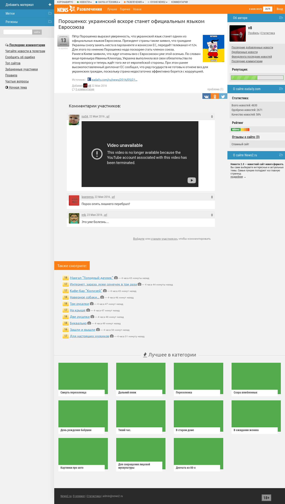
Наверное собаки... (85, 297)
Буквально (78, 323)
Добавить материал (20, 5)
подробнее (237, 176)
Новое (137, 9)
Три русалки (79, 303)
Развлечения (134, 2)
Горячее (125, 9)
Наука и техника (108, 2)
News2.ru (66, 496)
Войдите (139, 238)
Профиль (253, 33)
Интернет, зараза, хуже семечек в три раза (103, 284)
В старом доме (185, 430)
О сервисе (79, 496)
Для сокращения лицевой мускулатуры (134, 466)
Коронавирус (65, 2)
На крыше (78, 310)
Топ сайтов (12, 63)
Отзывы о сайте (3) (246, 137)
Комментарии (179, 2)
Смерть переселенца (73, 392)
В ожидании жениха (246, 430)
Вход (280, 9)
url (107, 116)
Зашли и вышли (82, 329)
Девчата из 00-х (185, 467)
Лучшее (112, 9)
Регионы (12, 22)
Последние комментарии (247, 61)
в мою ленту (255, 9)
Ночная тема (17, 87)
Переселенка (184, 392)
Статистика (268, 33)
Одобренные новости (245, 52)
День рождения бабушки (76, 430)
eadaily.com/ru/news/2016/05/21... (114, 79)
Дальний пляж (127, 392)
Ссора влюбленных (245, 392)
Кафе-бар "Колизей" (86, 290)
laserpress (87, 197)
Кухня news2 (157, 2)
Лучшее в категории (171, 354)
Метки (10, 13)
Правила (11, 75)
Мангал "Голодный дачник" (91, 277)
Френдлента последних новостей (252, 56)
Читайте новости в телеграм (25, 51)
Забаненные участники (21, 69)
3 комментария (85, 89)
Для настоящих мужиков (89, 336)
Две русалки (80, 316)
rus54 (85, 116)
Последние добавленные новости (252, 47)
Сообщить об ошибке (20, 57)
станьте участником (164, 238)
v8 (89, 85)
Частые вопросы (17, 81)
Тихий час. (124, 430)
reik (84, 214)
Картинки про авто (72, 467)
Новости (85, 2)
